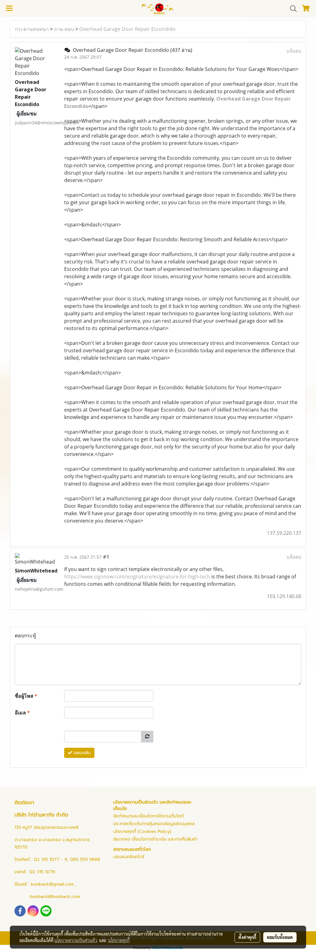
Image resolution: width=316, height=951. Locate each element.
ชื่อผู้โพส (26, 696)
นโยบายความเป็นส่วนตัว (75, 940)
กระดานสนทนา (32, 29)
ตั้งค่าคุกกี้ (247, 937)
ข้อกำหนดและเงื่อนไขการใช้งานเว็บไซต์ (148, 816)
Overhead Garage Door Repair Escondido (127, 29)
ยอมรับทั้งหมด (280, 937)
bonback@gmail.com (52, 884)
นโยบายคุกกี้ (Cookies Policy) (142, 831)
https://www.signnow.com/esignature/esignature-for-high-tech (137, 576)
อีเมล (22, 712)
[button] (291, 8)
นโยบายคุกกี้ (119, 940)
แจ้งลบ (294, 51)
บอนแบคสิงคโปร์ (128, 857)
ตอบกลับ (81, 753)
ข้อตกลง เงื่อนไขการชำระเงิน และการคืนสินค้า (155, 839)
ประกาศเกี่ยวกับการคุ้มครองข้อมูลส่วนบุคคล (154, 824)
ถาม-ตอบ (64, 29)
